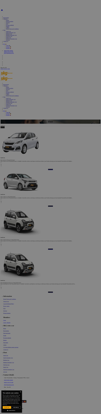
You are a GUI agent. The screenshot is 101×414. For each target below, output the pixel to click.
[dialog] (11, 401)
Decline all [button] (16, 407)
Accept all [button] (6, 407)
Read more (5, 404)
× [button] (20, 391)
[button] (12, 410)
